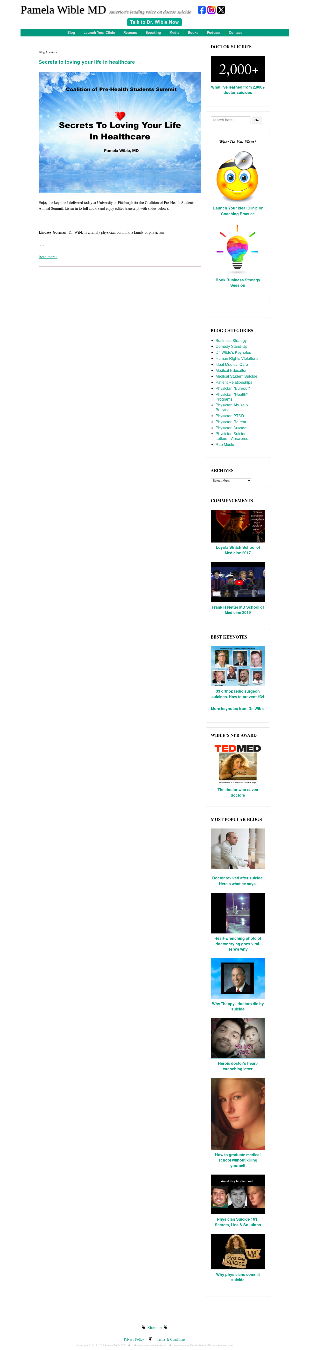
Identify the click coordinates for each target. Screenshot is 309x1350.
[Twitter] (221, 9)
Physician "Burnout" (233, 388)
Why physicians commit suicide (238, 1277)
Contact (235, 32)
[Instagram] (211, 9)
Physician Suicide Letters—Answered (232, 436)
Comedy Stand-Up (231, 346)
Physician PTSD (230, 415)
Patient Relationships (234, 382)
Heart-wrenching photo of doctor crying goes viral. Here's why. (237, 943)
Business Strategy (231, 340)
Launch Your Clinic (99, 32)
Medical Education (231, 370)
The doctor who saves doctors (238, 792)
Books (193, 32)
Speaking (153, 32)
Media (174, 32)
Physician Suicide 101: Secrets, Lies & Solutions (238, 1221)
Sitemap (154, 1327)
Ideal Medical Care (232, 364)
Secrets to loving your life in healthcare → (90, 62)
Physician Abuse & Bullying (232, 407)
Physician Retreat (231, 421)
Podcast (213, 32)
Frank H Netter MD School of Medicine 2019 (238, 609)
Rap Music (225, 444)
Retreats (130, 32)
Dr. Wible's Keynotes (233, 352)
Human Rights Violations (237, 358)
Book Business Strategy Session (238, 282)
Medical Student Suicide (236, 376)
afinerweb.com (224, 1345)
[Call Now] (154, 22)
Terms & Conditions (171, 1339)
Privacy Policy (134, 1339)
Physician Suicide (231, 428)
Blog (71, 32)
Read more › (48, 256)
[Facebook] (201, 9)
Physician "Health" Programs (232, 396)
